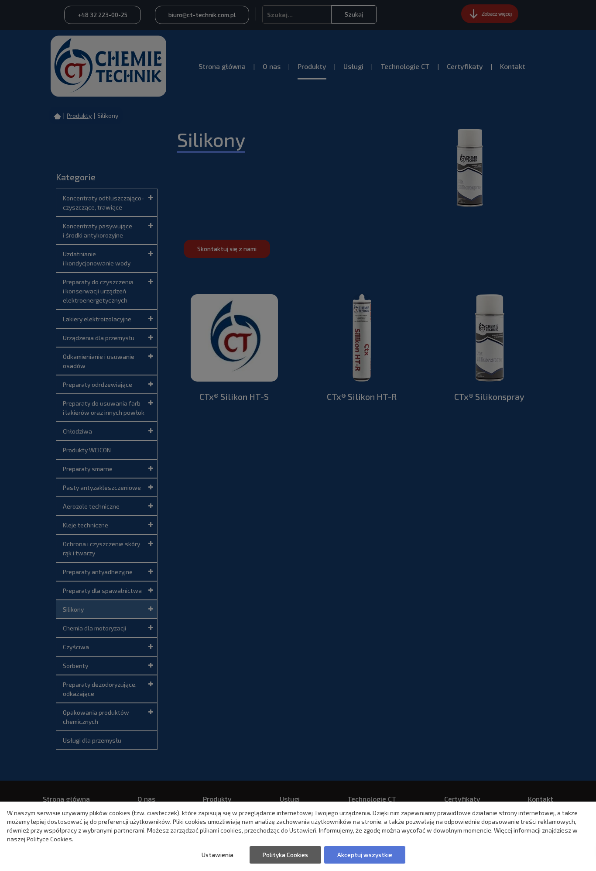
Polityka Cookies (285, 854)
